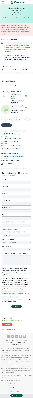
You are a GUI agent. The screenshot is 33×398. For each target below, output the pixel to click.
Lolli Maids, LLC (9, 163)
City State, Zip (6, 200)
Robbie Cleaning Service (12, 134)
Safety (24, 342)
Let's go (7, 324)
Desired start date (7, 246)
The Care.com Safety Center (10, 297)
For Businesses (24, 340)
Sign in (14, 175)
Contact (6, 125)
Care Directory (15, 340)
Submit (16, 306)
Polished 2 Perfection (11, 141)
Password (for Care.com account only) (13, 222)
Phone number (6, 207)
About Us (8, 340)
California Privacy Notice (15, 391)
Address (4, 193)
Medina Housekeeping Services (14, 156)
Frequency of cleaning (8, 239)
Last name (5, 186)
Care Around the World (16, 344)
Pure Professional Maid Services (14, 149)
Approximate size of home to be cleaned (13, 232)
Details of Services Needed (9, 229)
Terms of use (12, 383)
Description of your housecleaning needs (14, 253)
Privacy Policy (16, 270)
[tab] (16, 229)
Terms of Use (6, 270)
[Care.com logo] (17, 2)
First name (5, 179)
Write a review (10, 85)
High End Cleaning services (17, 106)
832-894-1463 (16, 14)
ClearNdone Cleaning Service (16, 95)
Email (3, 214)
